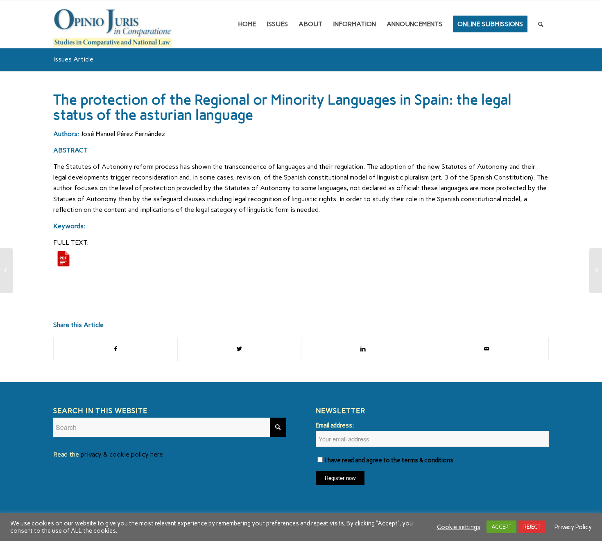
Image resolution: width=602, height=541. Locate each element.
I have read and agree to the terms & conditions (389, 460)
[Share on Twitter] (239, 349)
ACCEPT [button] (501, 527)
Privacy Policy (573, 527)
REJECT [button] (532, 527)
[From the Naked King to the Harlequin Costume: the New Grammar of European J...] (6, 270)
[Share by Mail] (486, 349)
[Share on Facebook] (115, 349)
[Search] (541, 24)
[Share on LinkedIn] (363, 349)
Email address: (335, 425)
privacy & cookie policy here (122, 454)
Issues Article (73, 59)
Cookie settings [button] (458, 527)
